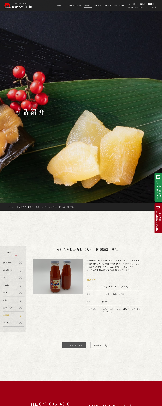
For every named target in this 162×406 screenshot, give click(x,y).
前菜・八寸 (8, 308)
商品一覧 (7, 262)
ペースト (7, 277)
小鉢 (5, 300)
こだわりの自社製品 (74, 5)
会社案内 (97, 5)
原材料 (6, 315)
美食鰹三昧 (8, 270)
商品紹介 (87, 5)
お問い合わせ (119, 5)
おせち (6, 292)
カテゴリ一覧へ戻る (74, 345)
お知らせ (107, 5)
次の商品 (97, 345)
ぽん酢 (6, 323)
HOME (60, 5)
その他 (6, 285)
